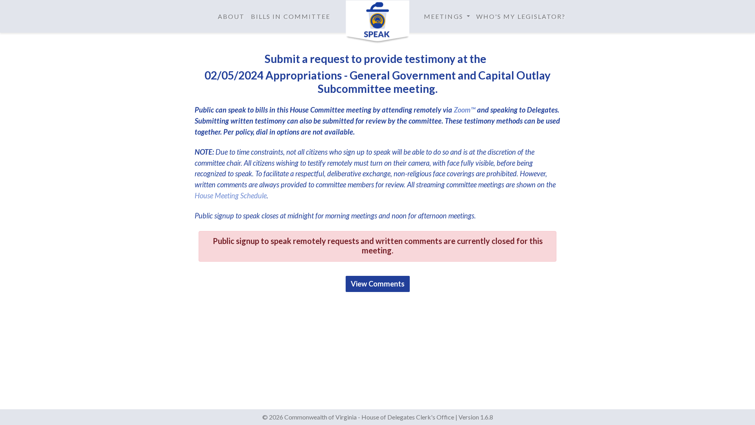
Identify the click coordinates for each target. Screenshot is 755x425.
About (231, 16)
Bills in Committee (290, 16)
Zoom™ (464, 109)
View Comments (378, 283)
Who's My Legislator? (521, 16)
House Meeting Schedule (231, 195)
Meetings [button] (444, 16)
